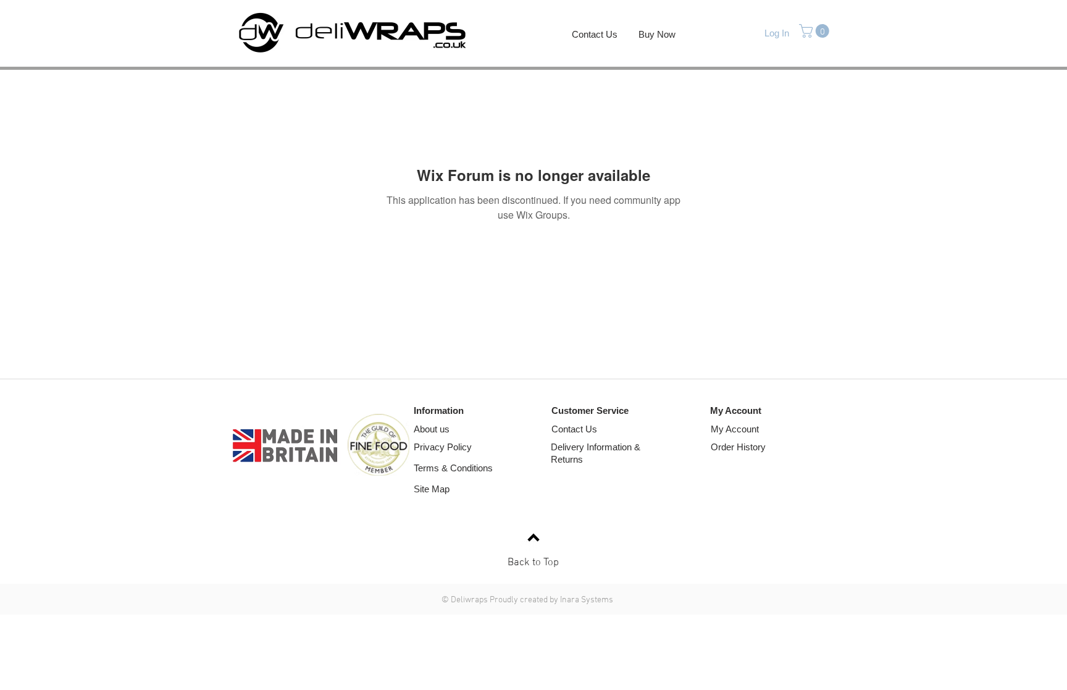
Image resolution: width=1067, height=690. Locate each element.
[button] (815, 31)
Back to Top (533, 563)
